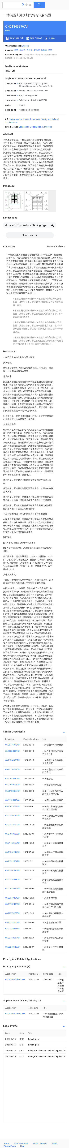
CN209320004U (12, 791)
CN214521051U (12, 843)
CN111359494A (12, 800)
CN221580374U (12, 938)
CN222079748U (12, 870)
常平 (50, 50)
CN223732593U (12, 913)
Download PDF (16, 38)
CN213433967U (12, 760)
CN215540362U (12, 815)
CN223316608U (12, 922)
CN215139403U (12, 824)
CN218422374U (12, 888)
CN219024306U (12, 904)
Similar (51, 38)
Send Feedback (21, 1143)
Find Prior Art (36, 38)
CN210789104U (12, 778)
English (25, 46)
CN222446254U (12, 928)
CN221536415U (12, 769)
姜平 (16, 50)
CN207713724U (12, 745)
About (6, 1143)
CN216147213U (12, 806)
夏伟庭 (37, 50)
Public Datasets (40, 1143)
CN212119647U (12, 861)
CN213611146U (12, 852)
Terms (54, 1143)
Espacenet (24, 127)
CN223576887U (12, 879)
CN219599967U (12, 785)
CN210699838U (12, 834)
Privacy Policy (10, 1146)
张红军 (44, 50)
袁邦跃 (22, 50)
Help (22, 1146)
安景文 (29, 50)
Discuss (48, 127)
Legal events (16, 119)
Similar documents (31, 119)
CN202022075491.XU (15, 979)
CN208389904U (12, 751)
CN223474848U (12, 898)
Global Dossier (36, 127)
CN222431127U (12, 947)
